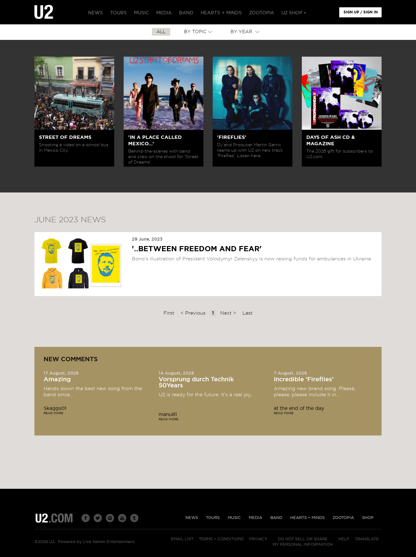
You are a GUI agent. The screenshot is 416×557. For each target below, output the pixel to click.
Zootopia (343, 518)
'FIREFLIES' (231, 137)
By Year (242, 32)
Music (234, 518)
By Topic (195, 32)
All (161, 32)
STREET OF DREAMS (65, 137)
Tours (213, 518)
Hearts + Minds (307, 518)
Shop (368, 518)
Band (276, 518)
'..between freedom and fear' (197, 249)
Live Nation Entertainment (109, 542)
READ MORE (53, 413)
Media (255, 518)
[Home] (43, 12)
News (191, 518)
